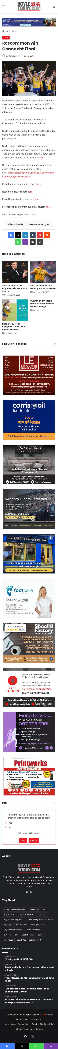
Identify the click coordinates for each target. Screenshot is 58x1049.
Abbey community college (14, 909)
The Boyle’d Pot (47, 1024)
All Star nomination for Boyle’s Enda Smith (43, 287)
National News (21, 1029)
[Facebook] (11, 235)
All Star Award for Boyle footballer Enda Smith (14, 288)
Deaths (35, 1024)
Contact (39, 1029)
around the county (37, 909)
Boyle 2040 (9, 914)
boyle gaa (8, 925)
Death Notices (28, 935)
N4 (41, 940)
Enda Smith (16, 224)
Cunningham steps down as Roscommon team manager (42, 303)
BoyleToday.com (13, 56)
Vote (23, 840)
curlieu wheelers (11, 935)
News (13, 1024)
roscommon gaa (39, 224)
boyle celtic (42, 914)
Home (7, 31)
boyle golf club (37, 925)
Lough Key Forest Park (26, 940)
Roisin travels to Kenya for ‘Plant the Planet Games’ (13, 326)
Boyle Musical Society (13, 930)
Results (33, 840)
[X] (18, 235)
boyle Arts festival (25, 914)
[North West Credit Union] (29, 21)
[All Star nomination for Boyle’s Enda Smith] (43, 272)
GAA (14, 31)
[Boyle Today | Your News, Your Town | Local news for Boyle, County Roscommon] (29, 6)
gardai (40, 935)
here (38, 184)
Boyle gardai (21, 925)
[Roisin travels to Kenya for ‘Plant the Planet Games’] (15, 310)
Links (32, 1029)
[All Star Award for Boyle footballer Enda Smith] (15, 272)
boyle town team (33, 930)
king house (8, 940)
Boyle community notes (13, 919)
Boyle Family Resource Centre (40, 919)
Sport (27, 1024)
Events (21, 1024)
